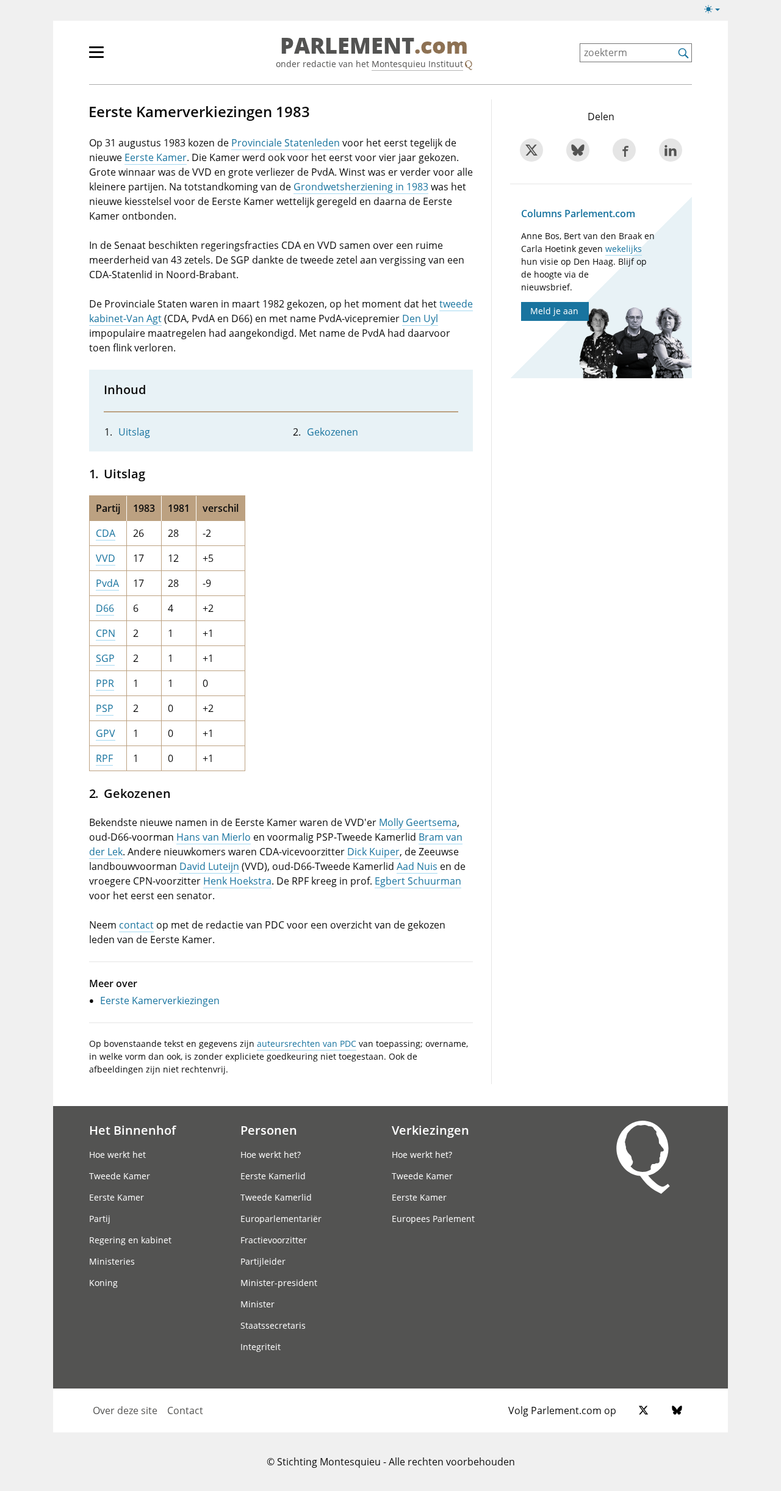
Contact (185, 1410)
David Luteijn (209, 866)
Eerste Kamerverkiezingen (160, 1000)
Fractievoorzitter (273, 1240)
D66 (105, 608)
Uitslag (134, 432)
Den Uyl (420, 318)
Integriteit (260, 1347)
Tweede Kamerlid (276, 1197)
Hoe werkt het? (270, 1154)
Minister (257, 1304)
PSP (104, 708)
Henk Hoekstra (237, 881)
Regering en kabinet (130, 1240)
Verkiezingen (430, 1129)
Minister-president (278, 1282)
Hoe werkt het (117, 1154)
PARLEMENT (374, 46)
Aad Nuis (417, 866)
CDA (105, 533)
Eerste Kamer (155, 157)
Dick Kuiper (373, 851)
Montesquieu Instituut (417, 64)
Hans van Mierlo (213, 837)
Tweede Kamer (119, 1176)
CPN (105, 633)
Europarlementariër (281, 1218)
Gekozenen (332, 432)
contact (136, 925)
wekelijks (623, 248)
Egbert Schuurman (418, 881)
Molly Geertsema (418, 822)
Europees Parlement (433, 1218)
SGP (105, 658)
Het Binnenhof (132, 1129)
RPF (104, 758)
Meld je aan (554, 311)
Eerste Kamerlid (273, 1176)
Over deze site (125, 1410)
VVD (105, 558)
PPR (105, 683)
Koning (103, 1282)
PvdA (107, 583)
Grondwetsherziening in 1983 (360, 186)
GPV (105, 733)
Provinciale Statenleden (285, 142)
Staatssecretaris (273, 1325)
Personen (268, 1129)
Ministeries (112, 1261)
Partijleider (263, 1261)
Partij (99, 1218)
